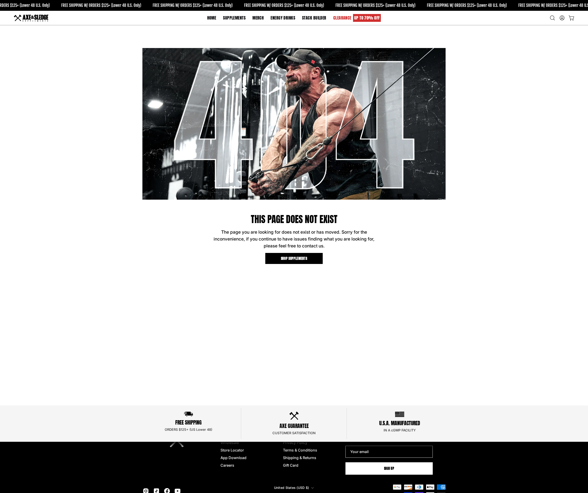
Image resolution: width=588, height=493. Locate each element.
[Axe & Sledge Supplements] (31, 18)
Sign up (389, 468)
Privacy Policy (295, 442)
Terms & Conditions (300, 450)
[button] (258, 18)
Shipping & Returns (299, 457)
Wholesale (229, 442)
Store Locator (232, 450)
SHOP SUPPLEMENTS (294, 258)
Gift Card (290, 465)
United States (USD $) (291, 488)
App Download (233, 457)
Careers (227, 465)
